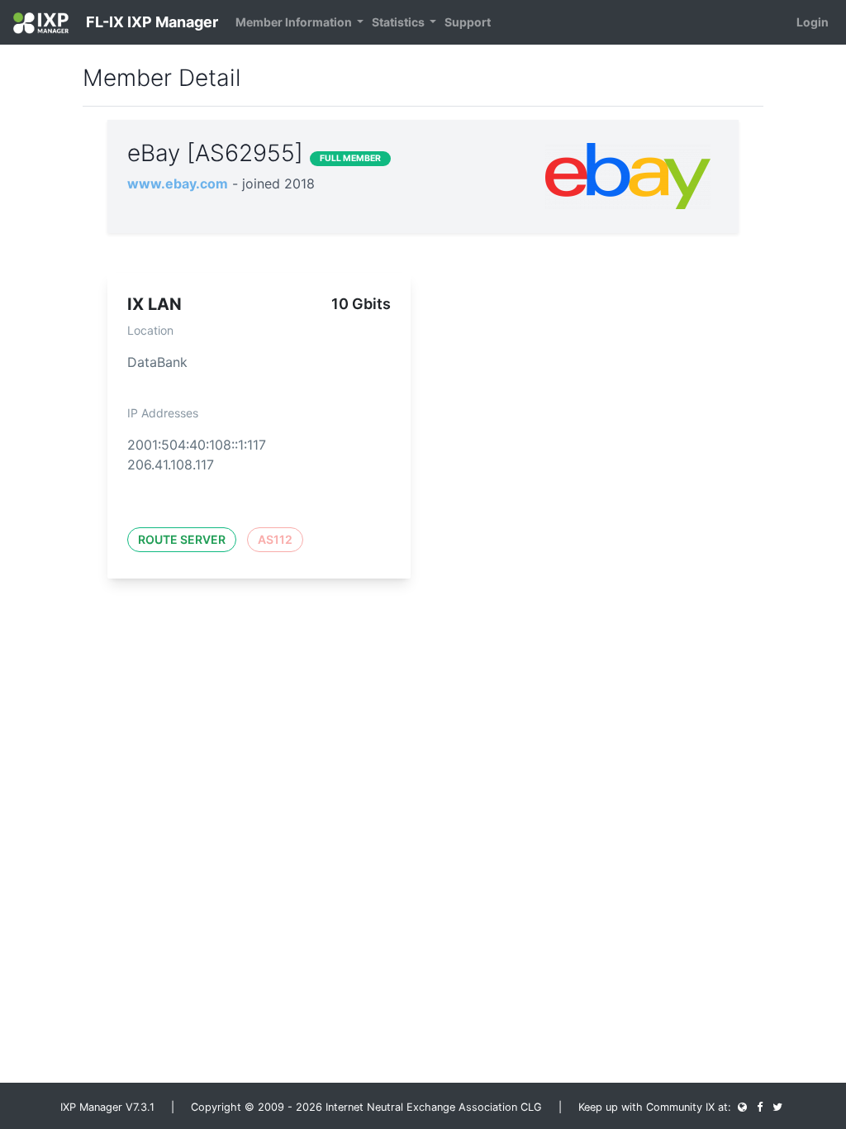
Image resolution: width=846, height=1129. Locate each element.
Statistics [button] (399, 22)
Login (812, 22)
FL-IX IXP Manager (150, 22)
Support (467, 22)
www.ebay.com (177, 183)
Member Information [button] (294, 22)
